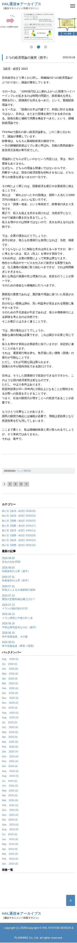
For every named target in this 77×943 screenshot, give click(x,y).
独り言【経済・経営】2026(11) (19, 530)
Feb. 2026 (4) (10, 688)
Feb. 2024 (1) (10, 805)
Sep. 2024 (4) (10, 771)
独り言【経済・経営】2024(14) (19, 540)
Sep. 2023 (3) (10, 824)
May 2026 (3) (10, 673)
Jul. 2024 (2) (9, 781)
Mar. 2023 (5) (10, 853)
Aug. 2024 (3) (10, 776)
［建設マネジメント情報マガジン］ (21, 6)
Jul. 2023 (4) (9, 834)
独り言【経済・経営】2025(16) (19, 515)
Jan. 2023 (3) (10, 863)
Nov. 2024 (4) (10, 761)
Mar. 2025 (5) (10, 741)
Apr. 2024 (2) (10, 795)
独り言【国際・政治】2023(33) (19, 535)
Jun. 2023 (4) (10, 839)
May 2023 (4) (10, 844)
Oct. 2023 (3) (10, 819)
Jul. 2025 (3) (9, 722)
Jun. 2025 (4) (10, 727)
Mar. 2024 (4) (10, 800)
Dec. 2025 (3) (10, 698)
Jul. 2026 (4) (9, 664)
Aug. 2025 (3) (10, 717)
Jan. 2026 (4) (10, 693)
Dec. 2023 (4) (10, 810)
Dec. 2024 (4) (10, 756)
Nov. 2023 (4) (10, 815)
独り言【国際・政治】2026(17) (19, 525)
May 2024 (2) (10, 790)
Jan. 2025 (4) (10, 751)
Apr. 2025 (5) (10, 737)
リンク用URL (24, 470)
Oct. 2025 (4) (10, 707)
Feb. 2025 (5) (10, 746)
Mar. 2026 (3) (10, 683)
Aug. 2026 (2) (10, 659)
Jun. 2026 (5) (10, 668)
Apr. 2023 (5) (10, 849)
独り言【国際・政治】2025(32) (19, 520)
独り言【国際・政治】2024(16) (19, 545)
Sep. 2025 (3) (10, 712)
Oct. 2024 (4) (10, 766)
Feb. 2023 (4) (10, 858)
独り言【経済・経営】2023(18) (19, 511)
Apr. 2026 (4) (10, 678)
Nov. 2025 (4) (10, 702)
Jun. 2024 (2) (10, 785)
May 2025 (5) (10, 732)
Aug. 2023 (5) (10, 829)
